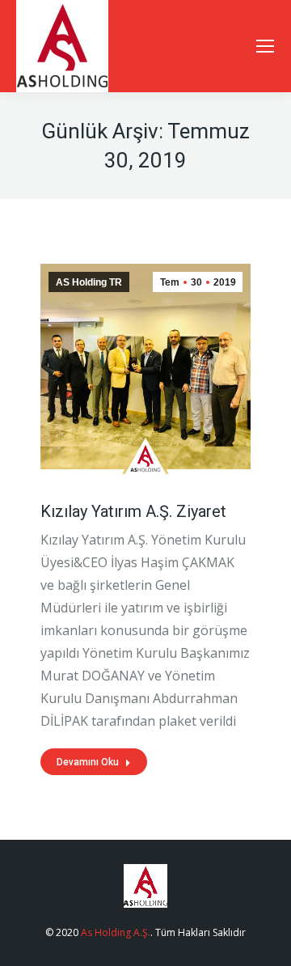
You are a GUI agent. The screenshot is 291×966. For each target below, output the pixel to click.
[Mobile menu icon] (265, 46)
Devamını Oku (88, 762)
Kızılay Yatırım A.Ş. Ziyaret (133, 511)
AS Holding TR (89, 282)
